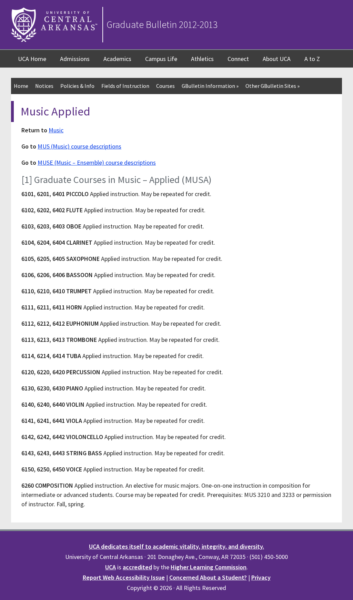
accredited (137, 567)
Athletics (202, 59)
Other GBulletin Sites (272, 85)
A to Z (312, 59)
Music (56, 130)
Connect (238, 59)
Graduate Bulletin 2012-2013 (162, 24)
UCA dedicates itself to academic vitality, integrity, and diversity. (176, 546)
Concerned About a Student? (208, 577)
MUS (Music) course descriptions (79, 146)
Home (21, 85)
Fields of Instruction (125, 85)
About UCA (277, 59)
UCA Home (32, 59)
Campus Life (161, 59)
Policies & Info (77, 85)
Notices (44, 85)
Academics (117, 59)
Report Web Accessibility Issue (124, 577)
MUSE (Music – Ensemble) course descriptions (97, 162)
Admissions (75, 59)
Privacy (261, 577)
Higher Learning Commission (208, 567)
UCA (110, 567)
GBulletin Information (210, 85)
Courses (165, 85)
